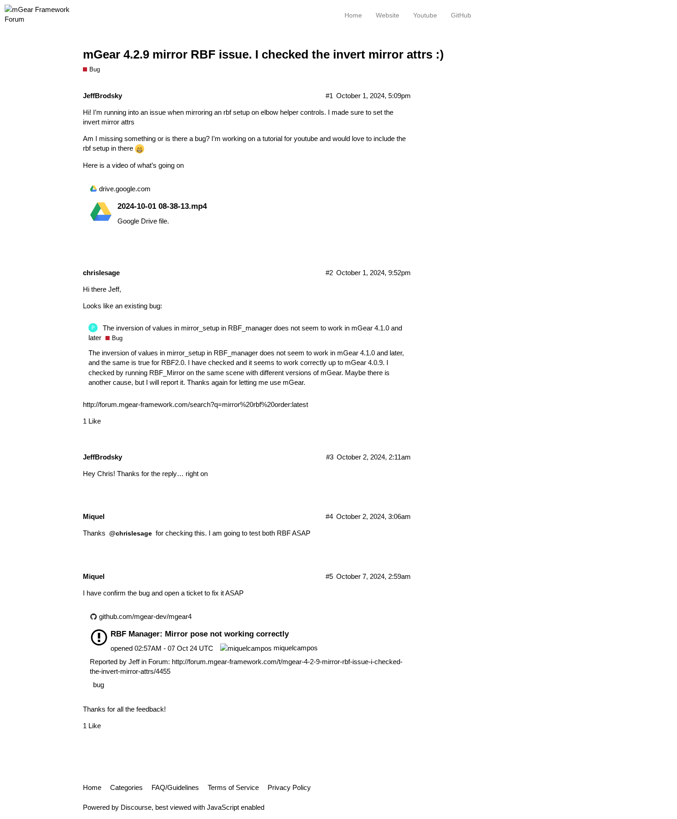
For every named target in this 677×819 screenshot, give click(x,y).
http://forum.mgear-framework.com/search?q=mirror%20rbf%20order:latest (195, 404)
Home (92, 787)
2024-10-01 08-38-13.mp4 (162, 206)
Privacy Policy (289, 787)
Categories (126, 787)
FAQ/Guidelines (175, 787)
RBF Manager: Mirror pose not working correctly (200, 633)
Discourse (136, 807)
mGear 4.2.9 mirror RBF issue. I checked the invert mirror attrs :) (263, 54)
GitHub (461, 15)
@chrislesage (130, 533)
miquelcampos (295, 648)
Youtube (425, 15)
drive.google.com (125, 189)
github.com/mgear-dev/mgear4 (145, 616)
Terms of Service (233, 787)
